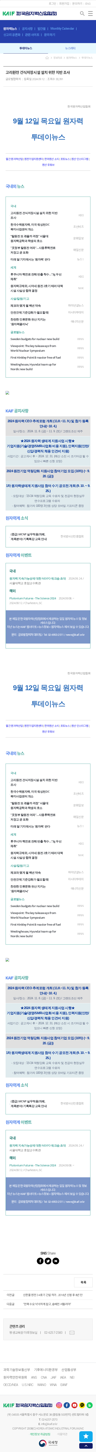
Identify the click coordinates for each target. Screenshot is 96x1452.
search (82, 13)
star (86, 1436)
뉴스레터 (70, 48)
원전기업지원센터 (34, 159)
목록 (83, 1282)
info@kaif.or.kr (49, 1424)
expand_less (86, 1446)
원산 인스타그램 (79, 159)
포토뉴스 (65, 159)
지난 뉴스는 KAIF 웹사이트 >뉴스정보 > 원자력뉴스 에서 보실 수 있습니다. (48, 627)
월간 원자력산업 (14, 159)
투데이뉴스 (25, 48)
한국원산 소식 (51, 159)
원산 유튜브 (48, 164)
